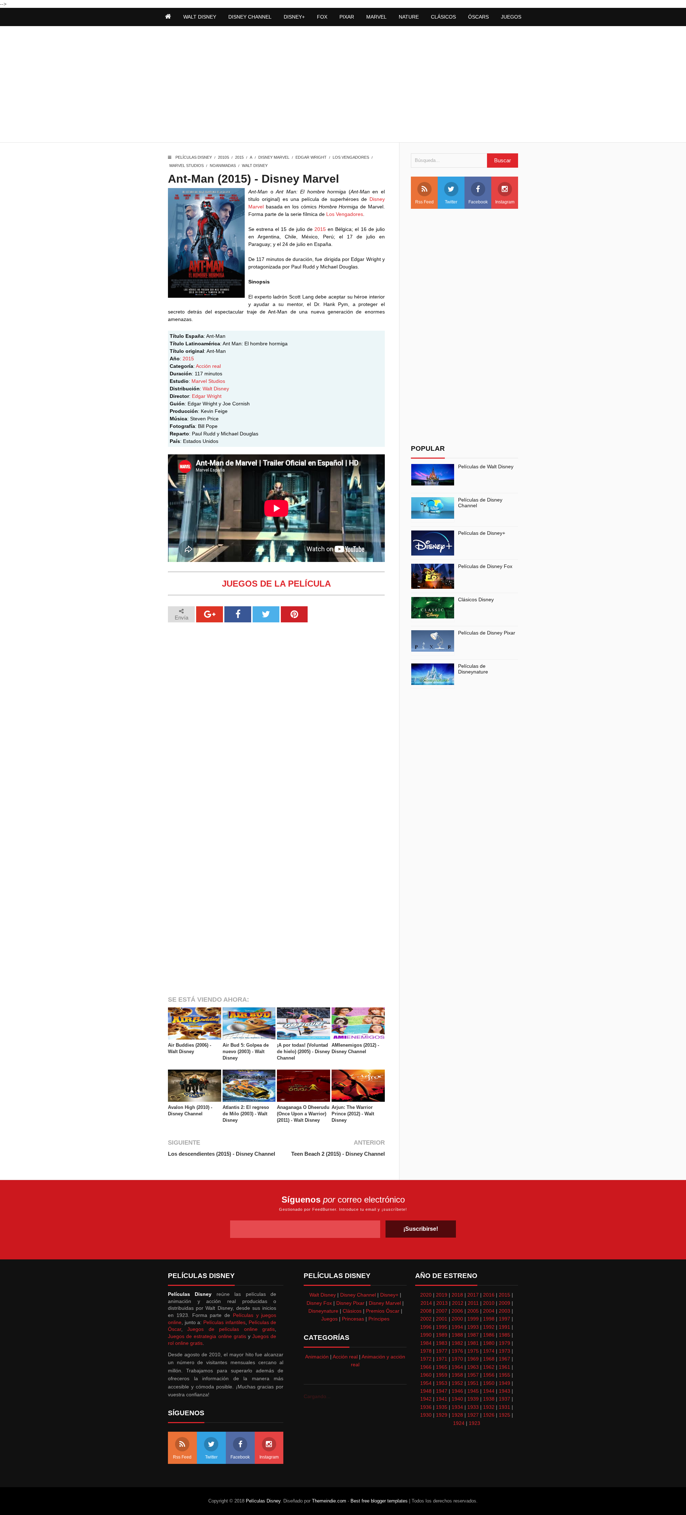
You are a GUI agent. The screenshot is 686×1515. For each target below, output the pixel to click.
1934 (457, 1407)
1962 (488, 1367)
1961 (504, 1367)
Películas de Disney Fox (485, 566)
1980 (488, 1343)
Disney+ (389, 1295)
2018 (457, 1295)
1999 (473, 1319)
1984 (426, 1343)
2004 (488, 1311)
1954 (426, 1383)
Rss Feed (424, 201)
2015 (239, 157)
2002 (426, 1319)
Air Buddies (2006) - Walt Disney (189, 1048)
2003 (504, 1311)
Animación (317, 1356)
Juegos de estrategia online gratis (207, 1336)
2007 (441, 1311)
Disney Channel (358, 1295)
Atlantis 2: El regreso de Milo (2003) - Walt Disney (246, 1114)
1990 (426, 1335)
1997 (504, 1319)
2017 (473, 1295)
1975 (473, 1351)
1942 (426, 1399)
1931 (504, 1407)
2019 (441, 1295)
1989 (441, 1335)
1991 (504, 1327)
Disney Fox (319, 1303)
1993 (473, 1327)
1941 (441, 1399)
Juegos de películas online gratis (231, 1329)
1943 (504, 1391)
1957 (473, 1375)
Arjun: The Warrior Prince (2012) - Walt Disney (353, 1114)
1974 (488, 1351)
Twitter (451, 201)
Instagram (504, 201)
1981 (473, 1343)
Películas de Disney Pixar (486, 633)
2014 (426, 1303)
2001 (441, 1319)
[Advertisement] (343, 85)
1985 (504, 1335)
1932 (488, 1407)
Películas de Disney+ (481, 533)
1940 (457, 1399)
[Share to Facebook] (237, 614)
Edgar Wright (311, 157)
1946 (457, 1391)
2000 (457, 1319)
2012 (457, 1303)
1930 (426, 1415)
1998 (488, 1319)
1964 (457, 1367)
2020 (426, 1295)
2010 (488, 1303)
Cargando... (317, 1396)
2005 (473, 1311)
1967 (504, 1359)
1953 (441, 1383)
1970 (457, 1359)
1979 (504, 1343)
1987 (473, 1335)
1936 (426, 1407)
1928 (457, 1415)
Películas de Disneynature (473, 669)
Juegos (329, 1319)
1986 (488, 1335)
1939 (473, 1399)
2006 (457, 1311)
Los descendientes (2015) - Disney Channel (221, 1154)
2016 (488, 1295)
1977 (441, 1351)
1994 (457, 1327)
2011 (473, 1303)
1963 (473, 1367)
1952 (457, 1383)
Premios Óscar (382, 1311)
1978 (426, 1351)
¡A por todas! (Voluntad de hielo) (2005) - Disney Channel (303, 1051)
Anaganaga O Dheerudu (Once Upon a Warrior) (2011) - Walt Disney (303, 1114)
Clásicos (352, 1311)
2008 (426, 1311)
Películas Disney (193, 157)
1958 (457, 1375)
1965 (441, 1367)
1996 (426, 1327)
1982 (457, 1343)
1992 (488, 1327)
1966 (426, 1367)
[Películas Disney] (168, 17)
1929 (441, 1415)
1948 (426, 1391)
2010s (223, 157)
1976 (457, 1351)
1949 (504, 1383)
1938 (488, 1399)
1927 (473, 1415)
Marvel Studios (186, 165)
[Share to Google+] (209, 614)
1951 (473, 1383)
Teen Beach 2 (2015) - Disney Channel (337, 1154)
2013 (442, 1303)
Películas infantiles (224, 1322)
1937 (504, 1399)
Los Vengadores (351, 157)
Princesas (353, 1319)
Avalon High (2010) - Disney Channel (190, 1110)
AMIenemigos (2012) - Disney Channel (355, 1048)
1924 (458, 1423)
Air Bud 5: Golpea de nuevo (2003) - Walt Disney (246, 1051)
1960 (426, 1375)
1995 (441, 1327)
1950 (488, 1383)
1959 (441, 1375)
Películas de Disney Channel (480, 503)
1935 (441, 1407)
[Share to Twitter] (266, 614)
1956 (488, 1375)
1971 (441, 1359)
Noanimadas (223, 165)
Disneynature (323, 1311)
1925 (504, 1415)
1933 (473, 1407)
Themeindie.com (329, 1501)
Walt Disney (255, 165)
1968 (488, 1359)
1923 (474, 1423)
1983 (441, 1343)
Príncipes (378, 1319)
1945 (473, 1391)
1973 (504, 1351)
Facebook (478, 201)
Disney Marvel (273, 157)
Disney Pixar (350, 1303)
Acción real (208, 366)
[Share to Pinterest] (294, 614)
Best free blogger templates (379, 1501)
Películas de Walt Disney (485, 466)
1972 (426, 1359)
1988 (457, 1335)
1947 (441, 1391)
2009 (504, 1303)
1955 (504, 1375)
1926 (488, 1415)
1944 (488, 1391)
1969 (473, 1359)
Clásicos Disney (476, 599)
